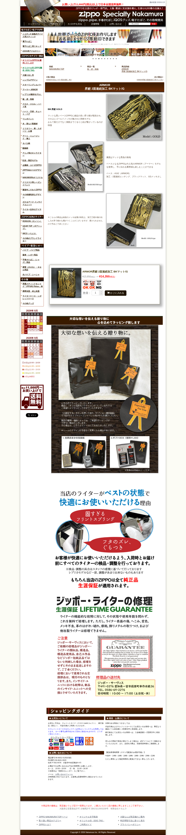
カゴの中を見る (75, 24)
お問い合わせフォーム (64, 774)
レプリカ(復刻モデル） (32, 94)
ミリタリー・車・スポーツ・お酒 (32, 129)
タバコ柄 (26, 143)
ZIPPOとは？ (45, 824)
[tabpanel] (117, 52)
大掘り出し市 (28, 75)
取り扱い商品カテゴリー (50, 820)
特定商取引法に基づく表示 (132, 820)
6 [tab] (107, 58)
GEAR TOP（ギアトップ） (32, 227)
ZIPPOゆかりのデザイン (32, 171)
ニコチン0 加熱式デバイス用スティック (33, 35)
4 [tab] (101, 58)
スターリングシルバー (32, 85)
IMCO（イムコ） (30, 233)
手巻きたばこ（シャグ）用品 (31, 261)
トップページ (34, 24)
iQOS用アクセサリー (32, 51)
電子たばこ (27, 41)
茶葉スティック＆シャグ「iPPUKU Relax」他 (33, 285)
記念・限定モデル (30, 160)
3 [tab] (98, 58)
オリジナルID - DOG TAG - (91, 820)
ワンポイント (28, 119)
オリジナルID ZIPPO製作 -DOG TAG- (32, 69)
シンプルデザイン (30, 80)
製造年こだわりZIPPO (32, 190)
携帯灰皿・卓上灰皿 (31, 291)
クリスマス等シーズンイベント (32, 183)
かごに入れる (115, 293)
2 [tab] (95, 58)
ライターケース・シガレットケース (32, 297)
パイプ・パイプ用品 (31, 250)
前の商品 (59, 78)
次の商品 (150, 78)
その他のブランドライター (32, 239)
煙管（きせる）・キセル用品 (32, 268)
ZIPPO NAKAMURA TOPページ (53, 817)
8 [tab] (113, 58)
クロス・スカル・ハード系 (32, 105)
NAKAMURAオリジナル (33, 177)
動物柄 (25, 148)
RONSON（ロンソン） (32, 221)
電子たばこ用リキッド (32, 46)
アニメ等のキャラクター (32, 154)
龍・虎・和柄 (28, 99)
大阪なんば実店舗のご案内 (132, 817)
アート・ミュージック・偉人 (31, 137)
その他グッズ (28, 303)
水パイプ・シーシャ (31, 274)
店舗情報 (95, 24)
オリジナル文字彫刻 (88, 817)
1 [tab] (93, 58)
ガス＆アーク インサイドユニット (32, 203)
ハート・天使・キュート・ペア (32, 112)
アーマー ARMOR (30, 89)
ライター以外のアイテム (32, 210)
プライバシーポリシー (130, 824)
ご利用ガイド (54, 24)
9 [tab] (116, 58)
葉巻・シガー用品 (30, 255)
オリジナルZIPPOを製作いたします (32, 61)
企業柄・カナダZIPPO (32, 165)
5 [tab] (104, 58)
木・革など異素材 (30, 124)
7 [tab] (110, 58)
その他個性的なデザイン (32, 195)
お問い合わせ (115, 24)
